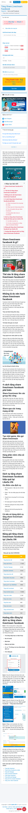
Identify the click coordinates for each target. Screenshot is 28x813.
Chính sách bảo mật (17, 807)
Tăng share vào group (9, 577)
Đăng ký (25, 2)
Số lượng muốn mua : (8, 55)
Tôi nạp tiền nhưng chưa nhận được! (11, 133)
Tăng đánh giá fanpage (10, 777)
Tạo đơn (14, 88)
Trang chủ (3, 11)
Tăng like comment (8, 570)
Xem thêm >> (14, 147)
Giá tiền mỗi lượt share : (9, 64)
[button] (4, 2)
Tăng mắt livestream (9, 588)
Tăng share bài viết (8, 574)
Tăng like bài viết (8, 560)
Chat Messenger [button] (8, 121)
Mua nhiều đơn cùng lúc (11, 28)
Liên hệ (10, 807)
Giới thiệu (5, 807)
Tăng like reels (7, 602)
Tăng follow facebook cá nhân (12, 770)
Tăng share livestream (9, 581)
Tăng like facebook (10, 768)
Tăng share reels (8, 613)
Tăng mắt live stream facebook (13, 778)
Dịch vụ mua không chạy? (8, 137)
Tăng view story (8, 599)
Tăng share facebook (10, 775)
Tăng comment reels (9, 609)
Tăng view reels (8, 606)
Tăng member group (9, 592)
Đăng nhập (17, 2)
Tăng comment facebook (11, 773)
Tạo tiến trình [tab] (5, 17)
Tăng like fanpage (8, 567)
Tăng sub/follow (8, 563)
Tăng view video (8, 595)
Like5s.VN (14, 804)
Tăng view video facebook (11, 780)
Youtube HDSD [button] (8, 124)
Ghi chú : (8, 72)
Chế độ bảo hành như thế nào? (9, 140)
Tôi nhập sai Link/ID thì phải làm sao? (11, 143)
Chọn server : (6, 43)
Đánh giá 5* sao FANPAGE (10, 584)
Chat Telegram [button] (7, 118)
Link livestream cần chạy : (10, 32)
